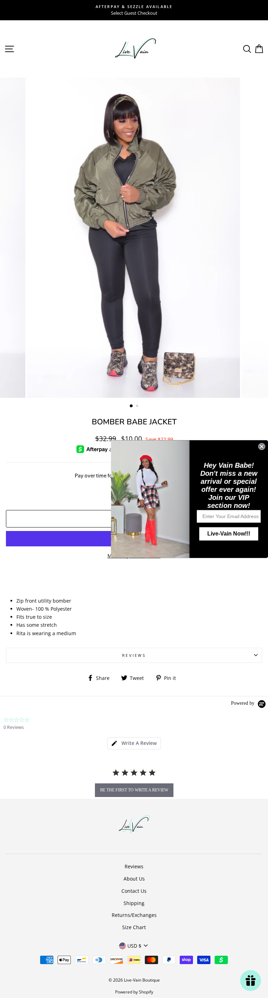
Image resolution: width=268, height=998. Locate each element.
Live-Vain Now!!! (228, 534)
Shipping (134, 903)
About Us (134, 878)
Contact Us (134, 891)
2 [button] (138, 406)
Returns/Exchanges (134, 915)
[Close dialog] (261, 446)
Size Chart (134, 927)
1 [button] (131, 406)
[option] (134, 10)
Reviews (134, 866)
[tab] (134, 743)
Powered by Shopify (134, 992)
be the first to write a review (134, 790)
